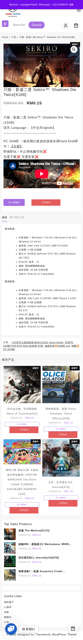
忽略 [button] (71, 4)
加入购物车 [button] (22, 424)
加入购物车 (14, 202)
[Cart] (76, 25)
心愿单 (7, 607)
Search (37, 25)
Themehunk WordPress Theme (55, 634)
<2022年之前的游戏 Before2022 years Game (37, 342)
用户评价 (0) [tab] (16, 217)
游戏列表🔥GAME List (57, 346)
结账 (6, 612)
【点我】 (16, 146)
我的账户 (9, 602)
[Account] (65, 25)
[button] (73, 49)
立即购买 (46, 202)
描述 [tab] (4, 217)
